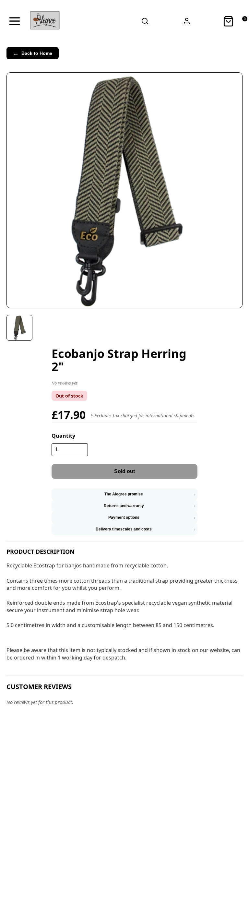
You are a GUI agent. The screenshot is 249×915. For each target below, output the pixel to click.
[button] (124, 384)
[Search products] (145, 21)
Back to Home (32, 53)
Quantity (63, 435)
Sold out (124, 471)
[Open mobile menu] (14, 21)
